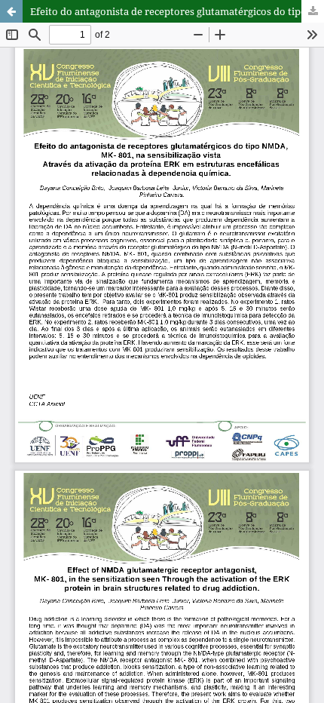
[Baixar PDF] (312, 11)
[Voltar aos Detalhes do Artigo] (11, 11)
